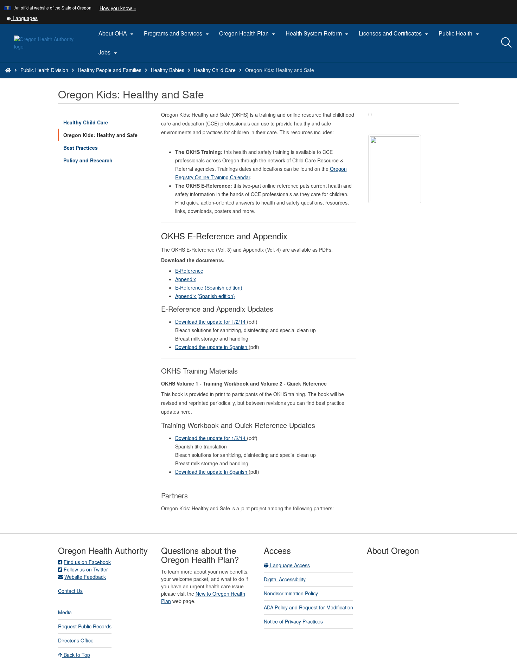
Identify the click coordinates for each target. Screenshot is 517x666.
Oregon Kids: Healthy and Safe (100, 134)
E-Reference (189, 270)
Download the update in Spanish (212, 346)
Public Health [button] (460, 33)
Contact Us (70, 590)
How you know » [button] (118, 8)
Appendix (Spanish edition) (205, 295)
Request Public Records (84, 626)
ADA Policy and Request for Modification (308, 607)
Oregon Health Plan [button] (248, 33)
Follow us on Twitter (86, 569)
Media (65, 612)
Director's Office (76, 640)
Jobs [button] (108, 52)
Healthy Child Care (215, 69)
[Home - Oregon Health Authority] (8, 69)
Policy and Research (88, 160)
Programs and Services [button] (177, 33)
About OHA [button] (116, 33)
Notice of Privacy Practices (293, 621)
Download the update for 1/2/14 (211, 321)
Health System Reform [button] (318, 33)
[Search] (506, 42)
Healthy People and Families (109, 69)
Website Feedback (85, 576)
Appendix (185, 279)
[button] (22, 17)
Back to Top (76, 654)
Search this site (80, 79)
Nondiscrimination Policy (291, 593)
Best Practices (80, 147)
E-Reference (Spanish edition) (208, 287)
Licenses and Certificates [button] (394, 33)
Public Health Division (44, 69)
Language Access (289, 565)
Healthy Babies (167, 69)
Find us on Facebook (87, 561)
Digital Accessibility (285, 579)
